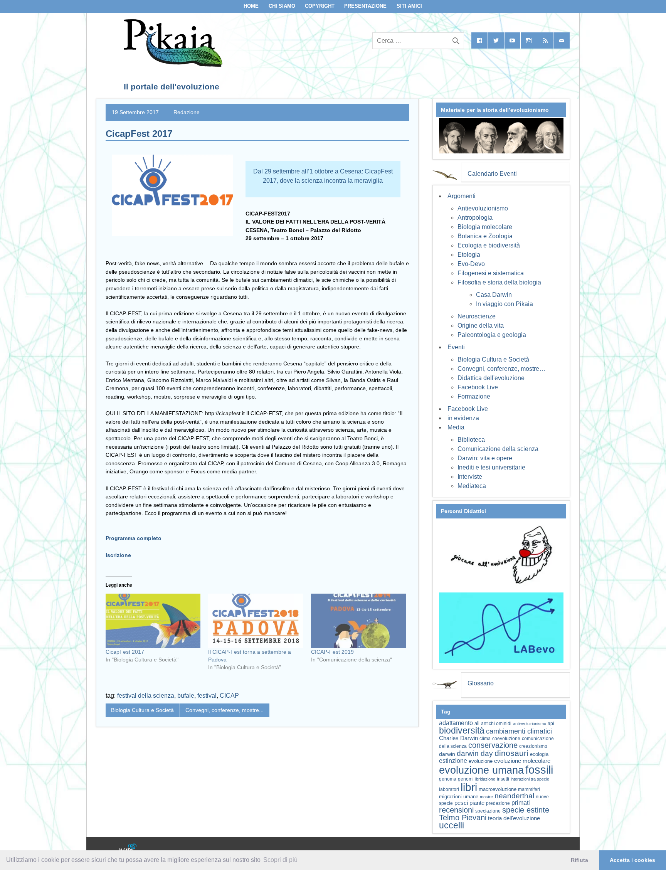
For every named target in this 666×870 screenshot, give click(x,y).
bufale (185, 695)
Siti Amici (409, 6)
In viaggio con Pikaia (504, 304)
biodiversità (461, 730)
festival (207, 695)
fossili (539, 769)
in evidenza (463, 418)
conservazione (493, 745)
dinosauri (511, 753)
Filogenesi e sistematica (490, 273)
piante (476, 803)
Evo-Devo (471, 264)
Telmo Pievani (462, 817)
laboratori (449, 789)
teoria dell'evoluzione (514, 818)
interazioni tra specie (530, 779)
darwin (447, 754)
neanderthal (514, 796)
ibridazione (485, 779)
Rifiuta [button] (579, 860)
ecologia (539, 754)
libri (469, 787)
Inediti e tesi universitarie (491, 467)
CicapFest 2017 (125, 652)
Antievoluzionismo (482, 208)
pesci (461, 803)
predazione (498, 803)
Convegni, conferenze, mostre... (224, 710)
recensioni (456, 810)
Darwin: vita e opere (484, 458)
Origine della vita (480, 325)
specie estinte (525, 810)
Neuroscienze (476, 316)
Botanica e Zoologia (485, 236)
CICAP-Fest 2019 (332, 652)
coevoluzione (506, 738)
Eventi (456, 347)
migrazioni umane (458, 796)
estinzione (453, 760)
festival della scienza (145, 695)
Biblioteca (471, 439)
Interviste (469, 476)
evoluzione (481, 761)
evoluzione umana (481, 770)
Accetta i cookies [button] (632, 860)
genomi (466, 779)
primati (520, 802)
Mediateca (471, 486)
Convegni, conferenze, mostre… (501, 368)
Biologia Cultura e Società (142, 710)
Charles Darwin (458, 738)
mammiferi (529, 789)
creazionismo (533, 746)
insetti (503, 779)
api (551, 723)
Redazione (186, 112)
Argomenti (461, 196)
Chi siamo (282, 6)
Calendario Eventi (492, 173)
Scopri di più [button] (280, 860)
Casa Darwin (494, 294)
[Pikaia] (172, 65)
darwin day (475, 753)
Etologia (468, 254)
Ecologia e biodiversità (488, 245)
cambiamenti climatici (519, 731)
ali (476, 723)
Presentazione (365, 6)
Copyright (320, 6)
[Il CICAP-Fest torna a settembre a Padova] (255, 621)
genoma (447, 778)
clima (485, 738)
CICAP (229, 695)
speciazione (488, 811)
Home (251, 6)
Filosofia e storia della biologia (499, 282)
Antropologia (475, 217)
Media (455, 427)
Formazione (473, 396)
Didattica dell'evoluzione (491, 378)
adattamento (456, 723)
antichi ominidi (496, 723)
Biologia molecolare (484, 227)
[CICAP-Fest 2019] (358, 621)
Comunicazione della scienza (497, 449)
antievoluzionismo (529, 723)
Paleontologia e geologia (491, 335)
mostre (486, 796)
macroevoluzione (497, 789)
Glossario (481, 683)
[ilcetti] (128, 849)
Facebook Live (477, 387)
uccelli (451, 825)
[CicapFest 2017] (153, 621)
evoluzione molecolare (522, 760)
